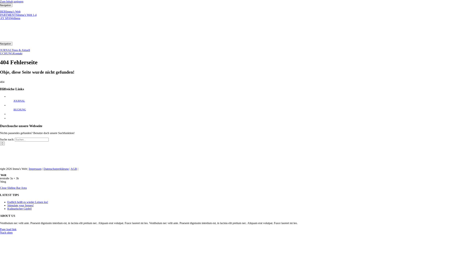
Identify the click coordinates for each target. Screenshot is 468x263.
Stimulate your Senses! (20, 205)
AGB (74, 168)
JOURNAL (19, 101)
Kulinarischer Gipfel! (19, 208)
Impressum (35, 168)
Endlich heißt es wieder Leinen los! (27, 202)
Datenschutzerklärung (56, 168)
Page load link (8, 229)
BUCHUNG (20, 109)
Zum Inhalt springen (11, 1)
